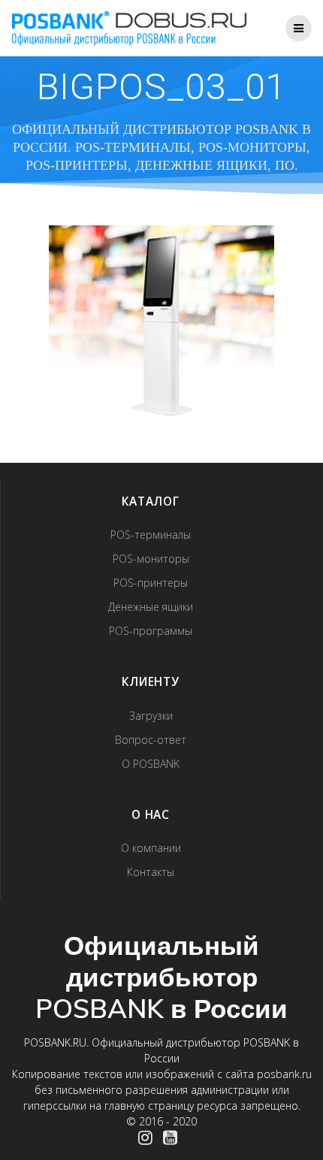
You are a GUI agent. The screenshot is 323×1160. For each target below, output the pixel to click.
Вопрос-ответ (150, 740)
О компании (151, 848)
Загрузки (151, 715)
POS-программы (150, 631)
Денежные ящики (150, 607)
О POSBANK (151, 764)
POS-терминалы (150, 534)
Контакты (150, 872)
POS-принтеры (150, 582)
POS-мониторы (151, 558)
